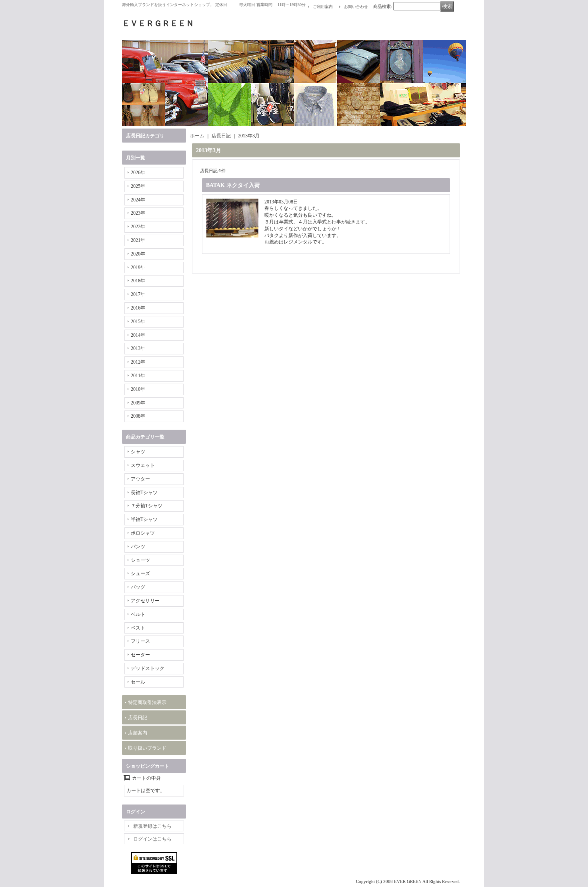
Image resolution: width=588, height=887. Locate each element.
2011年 (138, 375)
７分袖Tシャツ (146, 506)
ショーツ (140, 560)
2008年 (138, 416)
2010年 (138, 389)
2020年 (138, 254)
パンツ (138, 546)
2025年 (138, 186)
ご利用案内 (323, 6)
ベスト (138, 628)
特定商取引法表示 (147, 702)
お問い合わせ (356, 6)
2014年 (138, 335)
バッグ (138, 587)
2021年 (138, 240)
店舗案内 (137, 733)
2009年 (138, 403)
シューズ (140, 573)
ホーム (197, 136)
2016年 (138, 308)
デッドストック (147, 668)
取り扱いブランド (147, 748)
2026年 (138, 172)
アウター (140, 479)
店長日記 (137, 717)
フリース (140, 641)
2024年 (138, 200)
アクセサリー (145, 600)
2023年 (138, 213)
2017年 (138, 294)
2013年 (138, 348)
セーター (140, 655)
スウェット (143, 465)
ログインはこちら (152, 839)
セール (138, 682)
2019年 (138, 267)
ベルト (138, 614)
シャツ (138, 452)
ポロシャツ (143, 533)
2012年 (138, 362)
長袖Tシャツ (144, 492)
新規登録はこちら (152, 826)
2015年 (138, 321)
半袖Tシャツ (144, 519)
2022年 (138, 226)
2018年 (138, 281)
